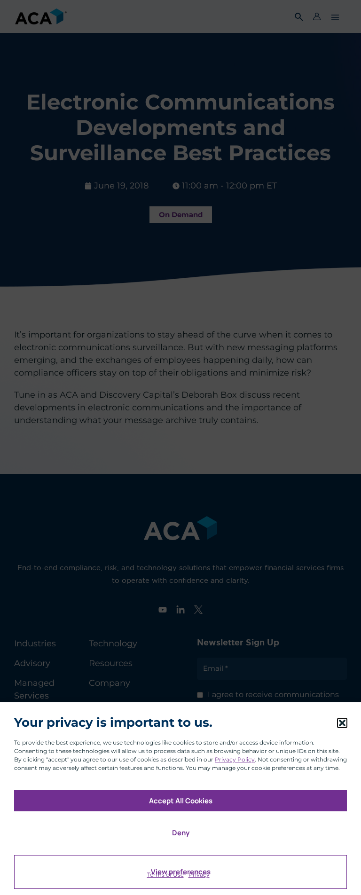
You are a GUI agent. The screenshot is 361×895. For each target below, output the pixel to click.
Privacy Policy (235, 759)
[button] (342, 723)
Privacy (199, 874)
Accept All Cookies (180, 801)
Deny (180, 833)
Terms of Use (165, 874)
